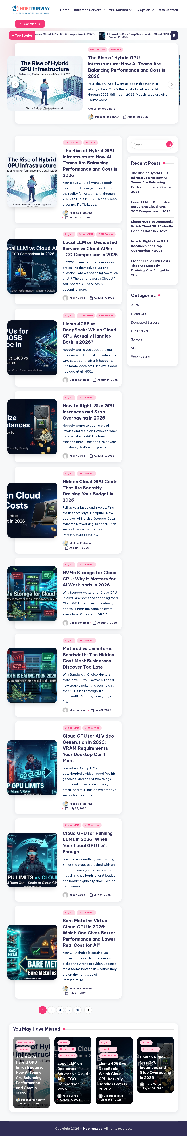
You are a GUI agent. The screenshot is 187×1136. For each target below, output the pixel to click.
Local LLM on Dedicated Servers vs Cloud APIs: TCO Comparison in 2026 (127, 64)
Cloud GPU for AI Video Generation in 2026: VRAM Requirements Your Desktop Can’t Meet (88, 742)
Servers (90, 136)
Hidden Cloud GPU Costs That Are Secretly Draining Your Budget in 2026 (150, 262)
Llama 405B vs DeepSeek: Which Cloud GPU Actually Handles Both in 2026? (109, 34)
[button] (30, 24)
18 (77, 1003)
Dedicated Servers (145, 316)
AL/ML (94, 49)
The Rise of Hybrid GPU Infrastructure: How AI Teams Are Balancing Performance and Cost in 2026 (90, 157)
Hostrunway (92, 1128)
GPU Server (131, 49)
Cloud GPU (111, 49)
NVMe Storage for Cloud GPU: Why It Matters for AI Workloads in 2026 (90, 572)
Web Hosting (140, 350)
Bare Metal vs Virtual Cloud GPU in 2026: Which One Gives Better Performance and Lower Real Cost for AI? (89, 927)
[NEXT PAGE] (88, 1004)
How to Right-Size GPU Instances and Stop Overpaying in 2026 (88, 405)
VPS (134, 342)
